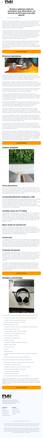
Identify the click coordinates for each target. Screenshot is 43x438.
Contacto (14, 413)
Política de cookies (15, 410)
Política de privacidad (16, 412)
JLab (8, 6)
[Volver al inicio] (18, 2)
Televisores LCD (5, 413)
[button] (2, 2)
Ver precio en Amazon (21, 51)
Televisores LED (5, 410)
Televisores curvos (5, 412)
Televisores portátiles (6, 415)
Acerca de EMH (15, 409)
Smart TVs (4, 409)
